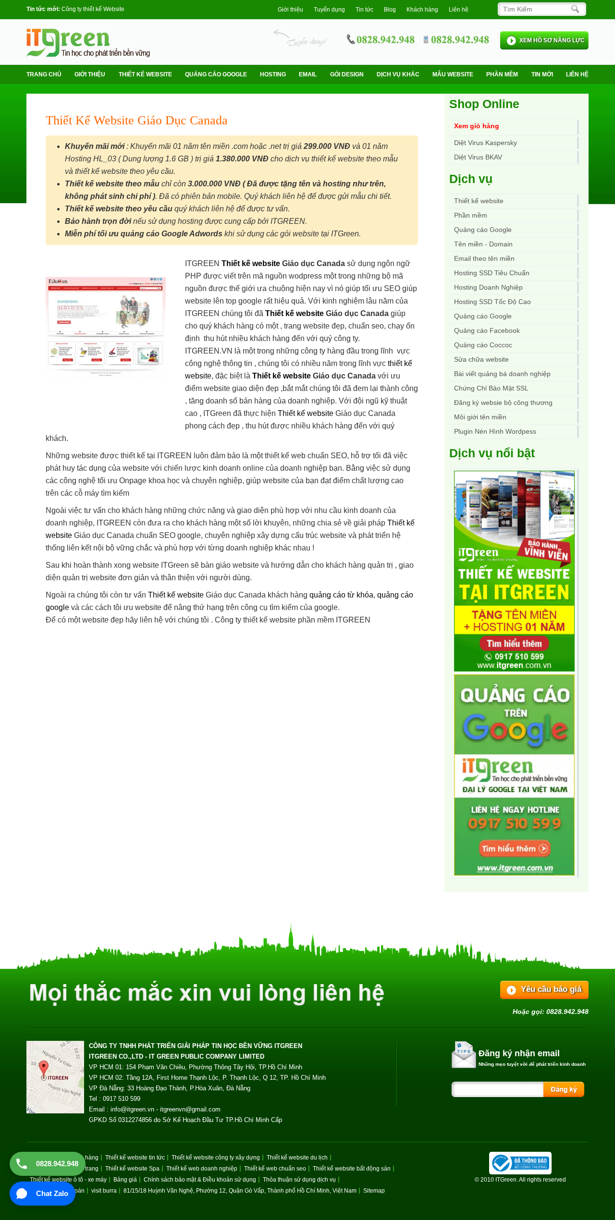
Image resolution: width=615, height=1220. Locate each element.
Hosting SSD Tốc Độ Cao (492, 301)
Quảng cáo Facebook (487, 330)
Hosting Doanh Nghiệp (488, 287)
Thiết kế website (145, 74)
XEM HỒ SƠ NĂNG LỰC (552, 40)
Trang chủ (44, 74)
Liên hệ (458, 9)
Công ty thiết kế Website (93, 9)
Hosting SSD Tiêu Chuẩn (491, 273)
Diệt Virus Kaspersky (485, 142)
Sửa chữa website (481, 359)
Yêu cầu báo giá (551, 989)
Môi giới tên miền (480, 417)
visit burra (104, 1190)
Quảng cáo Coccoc (483, 345)
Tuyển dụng (329, 9)
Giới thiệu (290, 9)
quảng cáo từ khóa (341, 595)
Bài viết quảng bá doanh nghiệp (502, 374)
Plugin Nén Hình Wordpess (495, 431)
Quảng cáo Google (483, 316)
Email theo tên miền (484, 258)
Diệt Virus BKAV (478, 157)
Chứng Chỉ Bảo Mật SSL (491, 388)
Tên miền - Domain (483, 244)
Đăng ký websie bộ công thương (503, 402)
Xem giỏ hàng (476, 126)
